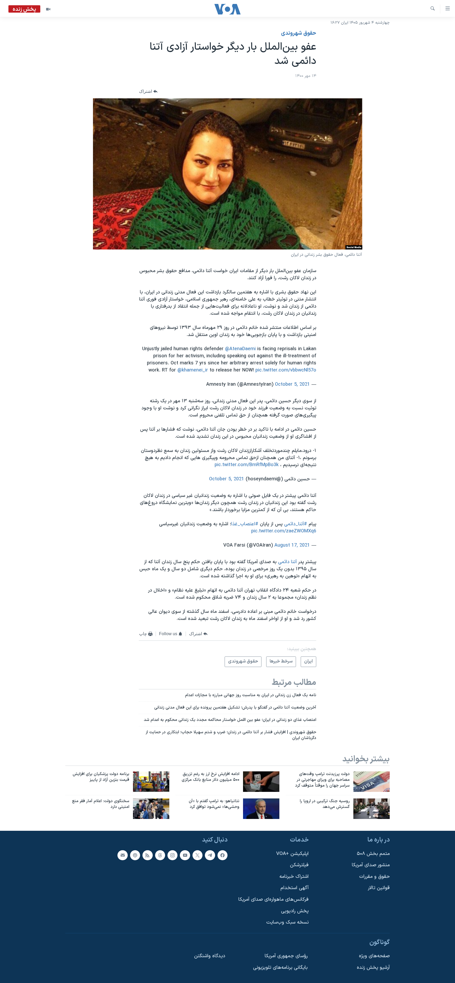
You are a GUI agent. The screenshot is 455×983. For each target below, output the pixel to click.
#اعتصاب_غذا (244, 524)
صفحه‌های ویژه (374, 956)
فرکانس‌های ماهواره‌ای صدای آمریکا (273, 899)
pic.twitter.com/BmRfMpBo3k (247, 464)
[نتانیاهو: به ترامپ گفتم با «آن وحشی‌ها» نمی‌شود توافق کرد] (261, 808)
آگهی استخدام (294, 888)
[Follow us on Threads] (160, 855)
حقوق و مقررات (374, 876)
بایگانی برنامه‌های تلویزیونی (280, 967)
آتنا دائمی (287, 562)
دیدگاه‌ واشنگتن (209, 956)
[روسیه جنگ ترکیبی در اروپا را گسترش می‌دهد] (371, 808)
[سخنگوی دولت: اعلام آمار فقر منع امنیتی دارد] (151, 808)
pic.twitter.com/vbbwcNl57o (285, 370)
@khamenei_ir (192, 370)
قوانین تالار (379, 888)
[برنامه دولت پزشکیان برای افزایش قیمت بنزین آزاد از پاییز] (151, 781)
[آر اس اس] (147, 855)
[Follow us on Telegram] (210, 855)
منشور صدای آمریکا (371, 865)
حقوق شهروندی (298, 33)
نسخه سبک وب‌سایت (287, 922)
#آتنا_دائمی (295, 524)
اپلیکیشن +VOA (292, 853)
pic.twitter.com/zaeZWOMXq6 (283, 531)
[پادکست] (135, 855)
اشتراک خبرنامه (294, 876)
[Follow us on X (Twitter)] (197, 855)
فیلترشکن (299, 865)
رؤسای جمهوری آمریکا (286, 956)
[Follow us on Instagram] (172, 855)
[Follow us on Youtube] (185, 855)
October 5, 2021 (292, 384)
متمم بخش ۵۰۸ (373, 853)
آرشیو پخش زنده (373, 967)
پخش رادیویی (295, 911)
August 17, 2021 (292, 545)
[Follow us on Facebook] (222, 855)
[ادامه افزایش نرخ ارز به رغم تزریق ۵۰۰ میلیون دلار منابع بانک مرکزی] (261, 781)
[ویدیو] (48, 9)
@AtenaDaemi (240, 349)
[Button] (148, 91)
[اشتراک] (122, 855)
